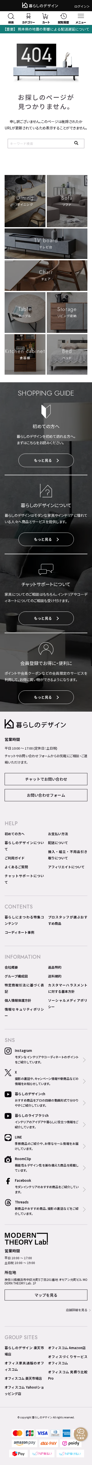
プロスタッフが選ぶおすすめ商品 (67, 920)
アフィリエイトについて (66, 866)
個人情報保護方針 (18, 1000)
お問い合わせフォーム (46, 795)
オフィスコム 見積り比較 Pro (67, 1375)
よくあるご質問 (16, 866)
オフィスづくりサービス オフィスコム (67, 1359)
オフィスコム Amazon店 (67, 1347)
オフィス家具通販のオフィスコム (24, 1366)
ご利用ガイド (15, 858)
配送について (58, 842)
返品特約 (54, 967)
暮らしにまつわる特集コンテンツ (24, 920)
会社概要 (11, 967)
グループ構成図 (16, 976)
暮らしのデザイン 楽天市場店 (24, 1351)
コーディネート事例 (19, 932)
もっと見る (43, 460)
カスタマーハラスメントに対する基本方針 (67, 988)
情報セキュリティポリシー (24, 1012)
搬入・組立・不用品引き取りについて (67, 854)
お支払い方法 (58, 833)
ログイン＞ (82, 6)
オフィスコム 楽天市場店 (23, 1378)
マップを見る (45, 1295)
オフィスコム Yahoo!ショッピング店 (24, 1390)
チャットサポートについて (24, 879)
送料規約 (54, 976)
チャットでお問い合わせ (46, 779)
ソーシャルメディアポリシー (67, 1003)
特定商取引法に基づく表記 (24, 988)
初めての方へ (15, 833)
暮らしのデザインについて (24, 845)
